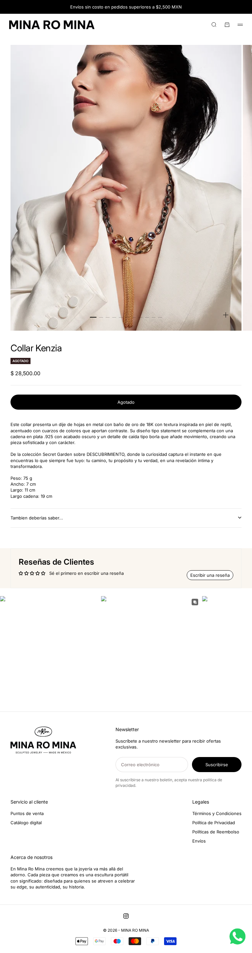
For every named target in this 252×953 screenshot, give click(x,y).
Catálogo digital (26, 822)
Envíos (199, 841)
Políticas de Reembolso (215, 831)
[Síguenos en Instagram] (126, 916)
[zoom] (225, 314)
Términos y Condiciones (217, 813)
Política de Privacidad (213, 822)
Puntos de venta (27, 813)
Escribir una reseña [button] (210, 575)
